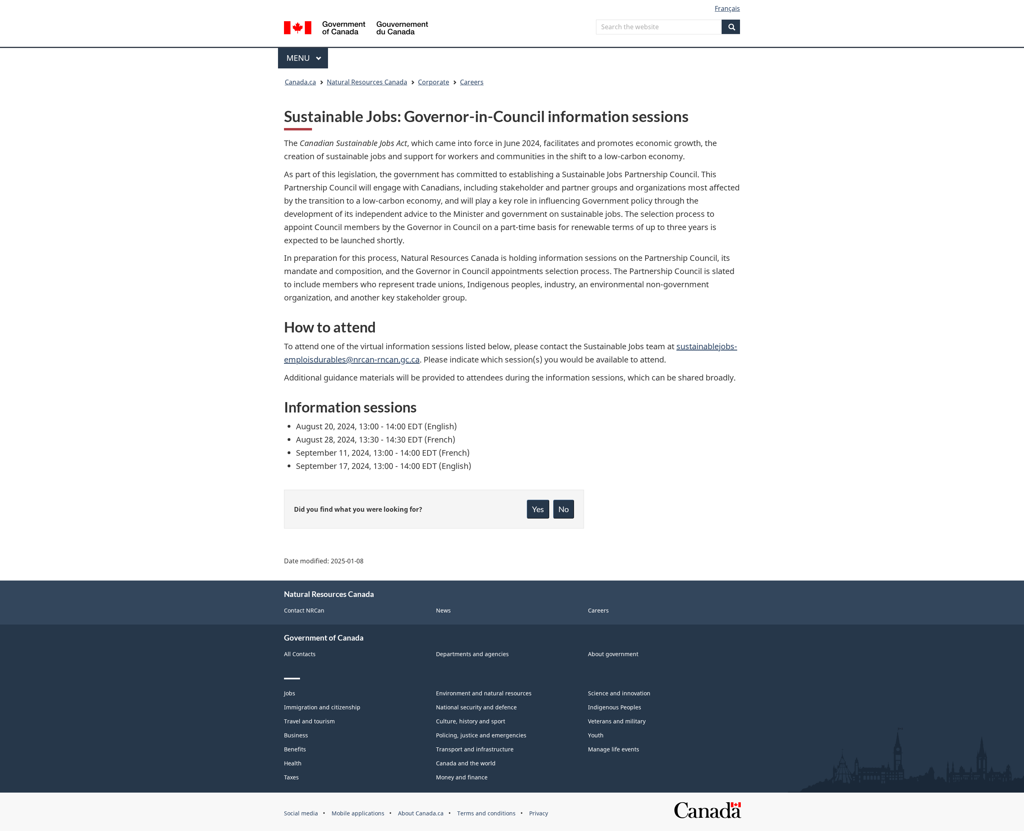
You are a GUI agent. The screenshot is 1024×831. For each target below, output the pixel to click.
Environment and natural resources (484, 693)
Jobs (289, 693)
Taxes (291, 777)
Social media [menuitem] (301, 813)
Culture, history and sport (470, 721)
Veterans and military (617, 721)
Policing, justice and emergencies (481, 735)
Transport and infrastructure (475, 749)
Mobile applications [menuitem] (358, 813)
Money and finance (462, 777)
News (443, 610)
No (563, 509)
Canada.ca (300, 82)
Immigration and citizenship (322, 707)
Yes (538, 509)
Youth (596, 735)
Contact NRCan (304, 610)
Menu (299, 57)
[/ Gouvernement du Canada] (356, 29)
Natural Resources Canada (367, 82)
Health (293, 763)
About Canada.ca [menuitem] (421, 813)
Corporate (433, 82)
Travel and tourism (309, 721)
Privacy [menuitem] (538, 813)
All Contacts (300, 654)
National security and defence (476, 707)
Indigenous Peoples (614, 707)
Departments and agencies (472, 654)
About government (613, 654)
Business (296, 735)
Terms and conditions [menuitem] (486, 813)
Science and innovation (619, 693)
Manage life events (613, 749)
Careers (472, 82)
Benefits (295, 749)
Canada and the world (466, 763)
